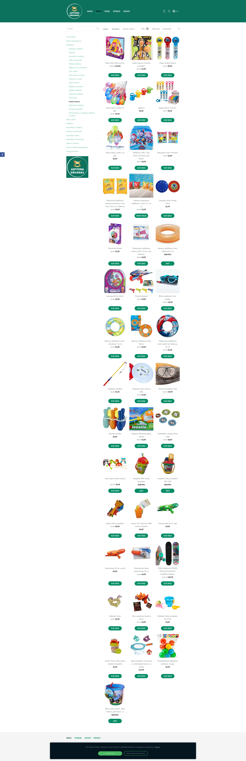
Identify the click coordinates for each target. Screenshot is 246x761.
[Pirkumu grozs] (164, 11)
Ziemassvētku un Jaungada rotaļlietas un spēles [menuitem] (82, 114)
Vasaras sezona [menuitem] (74, 101)
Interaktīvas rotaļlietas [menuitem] (76, 56)
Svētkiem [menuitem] (69, 123)
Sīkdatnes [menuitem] (96, 738)
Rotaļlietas (115, 29)
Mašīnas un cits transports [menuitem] (78, 67)
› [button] (98, 119)
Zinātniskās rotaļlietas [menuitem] (76, 105)
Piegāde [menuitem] (107, 11)
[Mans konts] (169, 11)
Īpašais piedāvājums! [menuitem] (74, 41)
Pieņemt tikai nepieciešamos (136, 753)
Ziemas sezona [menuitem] (74, 83)
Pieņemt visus (110, 753)
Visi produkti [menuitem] (71, 37)
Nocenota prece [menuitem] (72, 151)
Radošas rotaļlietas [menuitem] (75, 90)
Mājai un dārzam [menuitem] (72, 143)
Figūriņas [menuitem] (72, 52)
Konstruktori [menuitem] (73, 98)
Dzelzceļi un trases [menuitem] (75, 79)
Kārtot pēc (156, 29)
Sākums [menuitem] (90, 11)
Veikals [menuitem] (98, 11)
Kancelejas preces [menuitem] (72, 135)
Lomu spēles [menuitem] (73, 71)
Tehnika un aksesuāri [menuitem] (74, 131)
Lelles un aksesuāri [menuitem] (75, 60)
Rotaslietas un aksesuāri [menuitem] (75, 139)
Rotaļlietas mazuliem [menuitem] (76, 86)
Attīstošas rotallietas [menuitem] (76, 49)
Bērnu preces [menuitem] (71, 119)
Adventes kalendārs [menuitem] (75, 109)
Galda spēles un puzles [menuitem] (77, 75)
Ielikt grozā (115, 75)
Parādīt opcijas (141, 215)
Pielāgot (157, 747)
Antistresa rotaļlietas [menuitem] (76, 94)
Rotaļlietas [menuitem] (70, 45)
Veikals (105, 29)
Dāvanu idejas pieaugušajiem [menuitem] (77, 147)
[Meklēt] (97, 28)
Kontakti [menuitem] (126, 11)
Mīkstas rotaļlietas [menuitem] (75, 64)
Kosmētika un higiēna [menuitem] (74, 127)
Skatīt (168, 263)
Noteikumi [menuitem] (116, 11)
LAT (176, 11)
